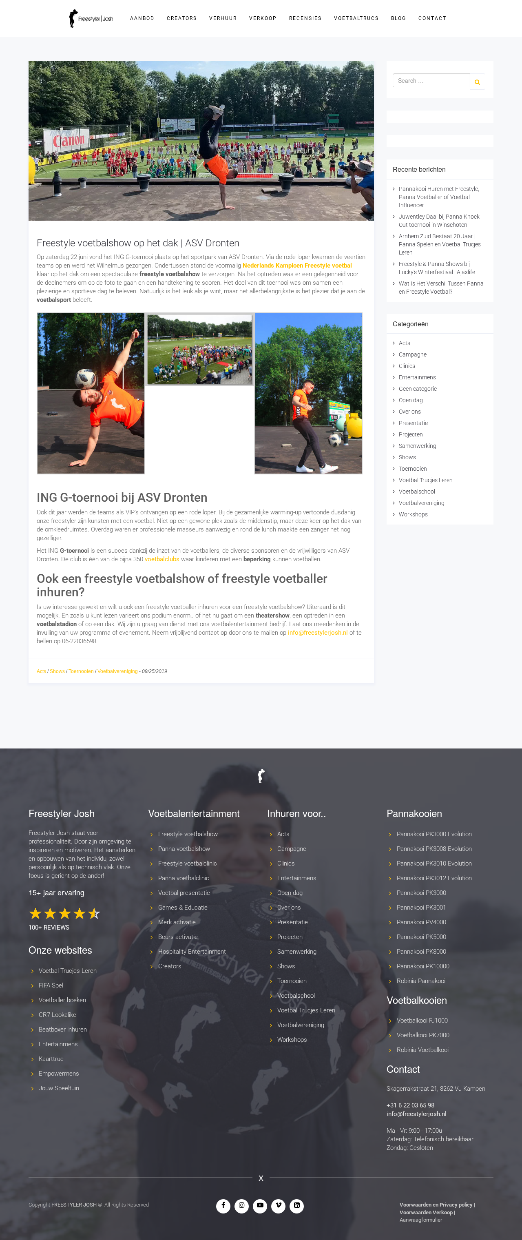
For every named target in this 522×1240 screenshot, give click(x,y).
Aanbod (142, 18)
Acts (41, 671)
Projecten (411, 434)
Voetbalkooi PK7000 (423, 1035)
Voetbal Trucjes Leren (426, 480)
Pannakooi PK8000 (421, 951)
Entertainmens (417, 377)
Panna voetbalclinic (183, 878)
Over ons (410, 411)
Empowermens (59, 1073)
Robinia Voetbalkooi (423, 1050)
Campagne (413, 354)
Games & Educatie (183, 907)
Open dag (411, 400)
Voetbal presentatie (184, 893)
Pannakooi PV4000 (421, 922)
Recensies (305, 18)
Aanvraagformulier (421, 1220)
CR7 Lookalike (57, 1015)
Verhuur (223, 18)
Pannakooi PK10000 (423, 966)
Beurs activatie (178, 937)
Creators (182, 18)
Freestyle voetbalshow (188, 834)
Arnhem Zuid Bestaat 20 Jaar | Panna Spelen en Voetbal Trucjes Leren (440, 244)
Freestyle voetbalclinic (187, 863)
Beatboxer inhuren (63, 1029)
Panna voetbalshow (184, 848)
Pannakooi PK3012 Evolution (434, 878)
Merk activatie (177, 922)
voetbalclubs (162, 559)
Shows (57, 671)
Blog (398, 18)
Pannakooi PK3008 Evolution (434, 848)
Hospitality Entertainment (192, 951)
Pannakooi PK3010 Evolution (434, 863)
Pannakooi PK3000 (421, 893)
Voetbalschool (417, 491)
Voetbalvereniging (117, 671)
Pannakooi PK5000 (421, 937)
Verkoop (263, 18)
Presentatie (413, 423)
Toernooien (81, 671)
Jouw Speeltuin (59, 1088)
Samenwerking (417, 446)
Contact (432, 18)
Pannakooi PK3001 (421, 907)
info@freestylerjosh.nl (318, 632)
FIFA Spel (51, 985)
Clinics (407, 366)
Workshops (413, 514)
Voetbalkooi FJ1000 (422, 1020)
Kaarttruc (51, 1059)
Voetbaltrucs (356, 18)
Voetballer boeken (62, 1000)
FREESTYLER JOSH (74, 1205)
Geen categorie (418, 388)
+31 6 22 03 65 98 (410, 1105)
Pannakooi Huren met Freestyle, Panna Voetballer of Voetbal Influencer (439, 197)
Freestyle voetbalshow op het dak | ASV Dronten (138, 243)
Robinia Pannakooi (421, 981)
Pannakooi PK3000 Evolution (434, 834)
